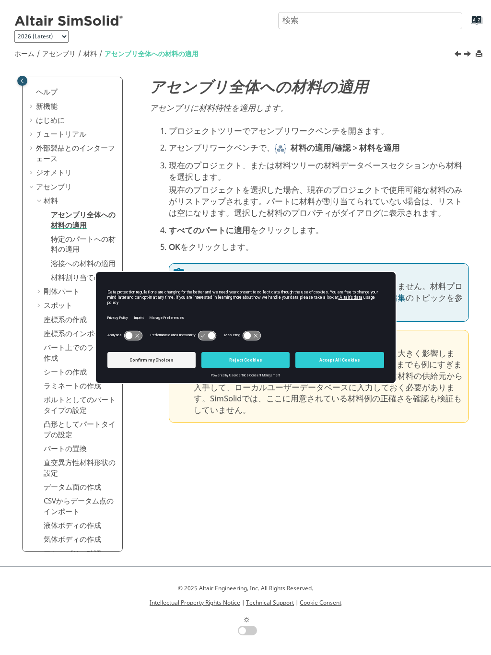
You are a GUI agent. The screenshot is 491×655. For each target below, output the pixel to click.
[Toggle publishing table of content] (22, 81)
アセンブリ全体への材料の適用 (152, 54)
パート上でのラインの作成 (80, 352)
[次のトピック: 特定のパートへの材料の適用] (468, 55)
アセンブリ (59, 54)
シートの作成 (65, 372)
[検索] (444, 19)
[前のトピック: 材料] (459, 55)
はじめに (50, 120)
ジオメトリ (54, 172)
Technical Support (270, 602)
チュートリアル (61, 134)
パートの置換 (65, 449)
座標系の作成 (65, 320)
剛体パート (62, 291)
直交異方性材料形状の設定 (80, 468)
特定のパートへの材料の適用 (83, 244)
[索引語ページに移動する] (466, 25)
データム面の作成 (72, 487)
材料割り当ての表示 (83, 277)
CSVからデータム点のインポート (79, 506)
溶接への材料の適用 (83, 263)
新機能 (47, 106)
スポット (58, 305)
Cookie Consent (320, 602)
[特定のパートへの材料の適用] (468, 55)
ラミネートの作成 (72, 386)
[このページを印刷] (480, 54)
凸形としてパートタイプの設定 (80, 429)
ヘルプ (47, 92)
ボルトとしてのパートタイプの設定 (80, 405)
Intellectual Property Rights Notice (195, 602)
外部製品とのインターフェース (75, 153)
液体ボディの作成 (72, 525)
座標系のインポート (76, 333)
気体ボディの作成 (72, 539)
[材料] (459, 55)
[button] (32, 92)
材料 (90, 54)
